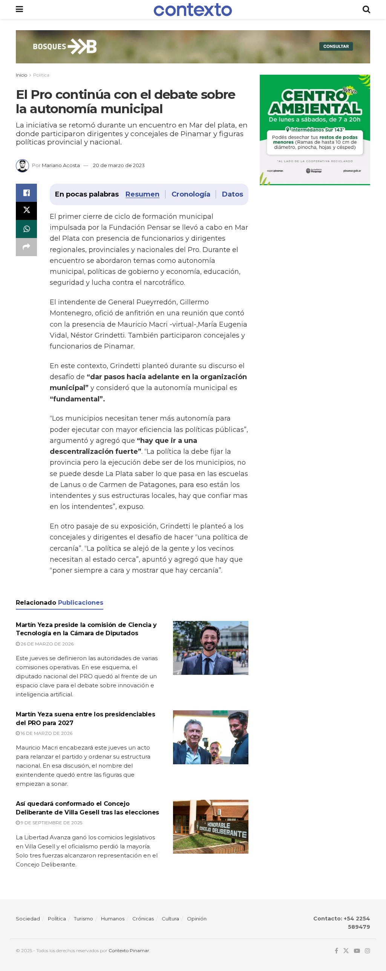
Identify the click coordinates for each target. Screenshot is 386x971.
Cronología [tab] (191, 194)
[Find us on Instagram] (367, 950)
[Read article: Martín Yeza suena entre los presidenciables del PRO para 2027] (210, 737)
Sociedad (28, 919)
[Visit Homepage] (193, 10)
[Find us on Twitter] (346, 950)
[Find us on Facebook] (336, 950)
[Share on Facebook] (26, 193)
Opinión (197, 919)
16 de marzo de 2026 (46, 733)
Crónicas (143, 919)
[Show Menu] (19, 9)
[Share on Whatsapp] (26, 229)
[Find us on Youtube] (357, 950)
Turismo (83, 919)
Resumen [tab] (142, 194)
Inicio (21, 75)
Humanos (112, 919)
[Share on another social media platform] (26, 247)
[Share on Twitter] (26, 211)
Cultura (170, 919)
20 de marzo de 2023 (119, 165)
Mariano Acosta (61, 165)
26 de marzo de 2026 (47, 644)
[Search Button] (366, 9)
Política (41, 75)
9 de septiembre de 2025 (51, 822)
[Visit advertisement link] (193, 52)
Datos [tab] (232, 194)
